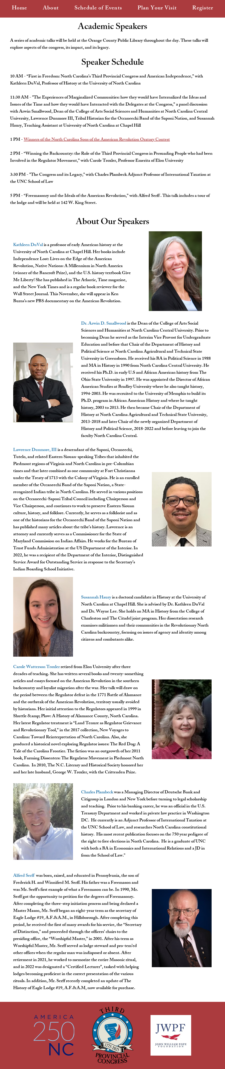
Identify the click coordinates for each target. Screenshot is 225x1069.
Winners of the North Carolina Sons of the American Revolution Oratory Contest (97, 140)
